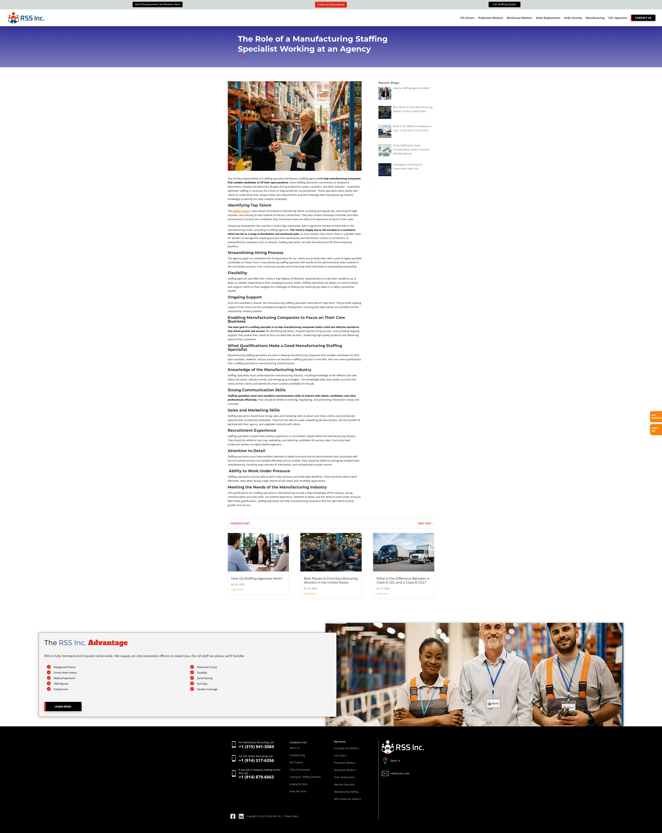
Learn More (63, 706)
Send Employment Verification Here (157, 4)
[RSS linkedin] (242, 816)
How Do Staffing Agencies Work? (257, 578)
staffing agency (241, 211)
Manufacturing (595, 17)
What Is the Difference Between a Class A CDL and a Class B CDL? (403, 580)
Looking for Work (298, 784)
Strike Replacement (548, 17)
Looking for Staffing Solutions (305, 776)
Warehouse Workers (519, 17)
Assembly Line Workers (346, 748)
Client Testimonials (299, 769)
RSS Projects (296, 762)
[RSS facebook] (234, 816)
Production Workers (490, 17)
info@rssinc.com (399, 773)
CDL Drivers (467, 17)
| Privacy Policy (290, 816)
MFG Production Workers (347, 799)
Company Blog (297, 755)
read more (237, 589)
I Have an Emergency (331, 4)
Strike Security (573, 17)
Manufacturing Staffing (346, 791)
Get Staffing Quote (504, 4)
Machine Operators (344, 784)
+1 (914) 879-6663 (259, 773)
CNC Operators (617, 17)
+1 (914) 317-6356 (256, 758)
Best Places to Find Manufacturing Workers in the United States (331, 580)
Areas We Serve (297, 791)
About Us (294, 747)
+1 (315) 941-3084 (256, 745)
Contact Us (643, 17)
